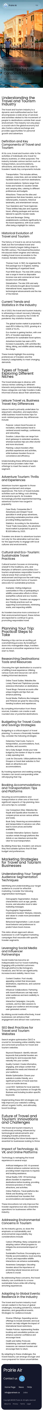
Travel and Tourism (13, 60)
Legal (29, 1404)
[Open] (36, 5)
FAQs (29, 1387)
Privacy (15, 1404)
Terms (22, 1404)
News (21, 1387)
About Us (7, 1404)
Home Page (10, 1387)
